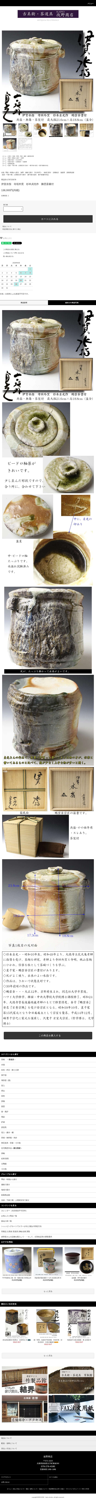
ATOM (87, 1489)
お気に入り (7, 238)
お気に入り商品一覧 (9, 1216)
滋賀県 (25, 161)
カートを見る (53, 1477)
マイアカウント (6, 1477)
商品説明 (24, 303)
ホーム (4, 156)
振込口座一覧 (6, 1221)
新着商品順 (11, 163)
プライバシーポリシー (72, 1489)
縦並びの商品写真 (72, 303)
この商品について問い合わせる (13, 253)
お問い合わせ (5, 1482)
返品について (7, 226)
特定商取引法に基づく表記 (11, 229)
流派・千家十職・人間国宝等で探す (18, 165)
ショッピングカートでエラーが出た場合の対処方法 (21, 1226)
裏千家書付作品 (43, 165)
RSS (83, 1489)
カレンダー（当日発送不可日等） (14, 1211)
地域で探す (11, 161)
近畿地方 (18, 161)
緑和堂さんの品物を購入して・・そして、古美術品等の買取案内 (26, 1237)
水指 (9, 156)
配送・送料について (31, 1489)
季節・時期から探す (13, 158)
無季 (22, 158)
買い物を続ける (8, 256)
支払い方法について (18, 1489)
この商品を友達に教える (11, 249)
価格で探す (11, 160)
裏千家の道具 (34, 165)
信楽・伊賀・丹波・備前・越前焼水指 (23, 156)
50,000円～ (19, 160)
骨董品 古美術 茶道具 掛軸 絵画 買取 (15, 1231)
